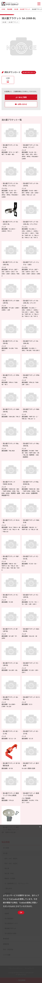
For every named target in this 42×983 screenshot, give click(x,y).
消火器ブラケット (25, 9)
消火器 (16, 9)
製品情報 (9, 9)
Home (3, 9)
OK (21, 912)
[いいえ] (40, 827)
